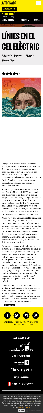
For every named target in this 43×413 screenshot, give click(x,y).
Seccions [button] (24, 20)
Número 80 (8, 13)
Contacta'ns (32, 321)
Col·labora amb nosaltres (22, 324)
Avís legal (8, 321)
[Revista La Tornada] (8, 3)
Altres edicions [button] (8, 20)
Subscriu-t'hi (10, 9)
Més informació (24, 407)
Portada (37, 20)
